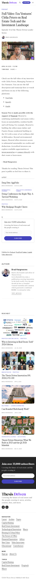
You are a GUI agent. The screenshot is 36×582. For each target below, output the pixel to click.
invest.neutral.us (8, 152)
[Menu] (32, 2)
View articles (17, 293)
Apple (7, 106)
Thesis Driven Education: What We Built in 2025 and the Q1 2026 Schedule (16, 443)
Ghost (27, 578)
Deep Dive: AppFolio (10, 183)
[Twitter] (3, 507)
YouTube (9, 98)
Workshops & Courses (6, 190)
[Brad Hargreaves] (3, 37)
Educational (22, 436)
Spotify (8, 102)
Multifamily (5, 405)
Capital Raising (8, 562)
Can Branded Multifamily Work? (15, 409)
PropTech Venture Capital (24, 252)
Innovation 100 (6, 372)
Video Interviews (7, 254)
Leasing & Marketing (17, 405)
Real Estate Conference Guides (24, 190)
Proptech (5, 204)
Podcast (5, 9)
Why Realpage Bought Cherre (14, 207)
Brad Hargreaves (12, 37)
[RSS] (6, 507)
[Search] (19, 2)
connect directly (23, 152)
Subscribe (26, 2)
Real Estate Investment (11, 565)
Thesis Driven (10, 578)
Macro (4, 569)
